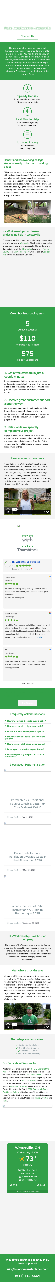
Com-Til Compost (21, 252)
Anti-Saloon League (33, 1075)
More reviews (27, 683)
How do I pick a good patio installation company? (25, 755)
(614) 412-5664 (27, 1276)
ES (6, 650)
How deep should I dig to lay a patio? (25, 726)
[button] (27, 721)
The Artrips (10, 577)
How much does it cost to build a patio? (26, 721)
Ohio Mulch (27, 249)
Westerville (24, 243)
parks (5, 1101)
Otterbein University (18, 1086)
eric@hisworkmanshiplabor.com (27, 1269)
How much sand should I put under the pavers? (25, 737)
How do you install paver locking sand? (26, 744)
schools (38, 1098)
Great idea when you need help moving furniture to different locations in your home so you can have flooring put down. (25, 664)
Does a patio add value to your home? (25, 749)
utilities (45, 1098)
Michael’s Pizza (28, 1081)
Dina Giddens (11, 614)
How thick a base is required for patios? (26, 731)
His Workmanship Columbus (26, 562)
